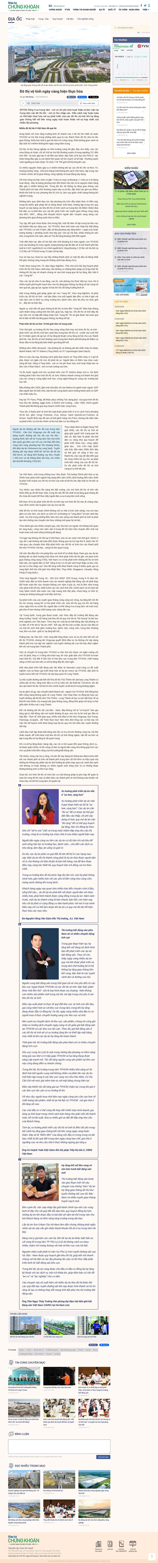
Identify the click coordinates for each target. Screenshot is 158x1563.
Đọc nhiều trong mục (30, 1465)
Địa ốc (102, 9)
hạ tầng (57, 1354)
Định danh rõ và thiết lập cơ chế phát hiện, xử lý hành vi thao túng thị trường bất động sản (93, 1390)
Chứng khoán (55, 9)
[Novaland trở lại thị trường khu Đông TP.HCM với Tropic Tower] (24, 1376)
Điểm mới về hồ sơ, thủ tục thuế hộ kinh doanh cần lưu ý (131, 205)
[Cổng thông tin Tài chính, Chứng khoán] (23, 6)
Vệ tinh (28, 1350)
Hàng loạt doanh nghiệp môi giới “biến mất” (131, 211)
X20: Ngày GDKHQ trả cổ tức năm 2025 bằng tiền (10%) (131, 312)
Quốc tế (112, 9)
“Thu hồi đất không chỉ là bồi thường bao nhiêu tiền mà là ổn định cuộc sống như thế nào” (131, 142)
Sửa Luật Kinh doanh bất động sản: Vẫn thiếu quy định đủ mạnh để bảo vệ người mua (58, 1422)
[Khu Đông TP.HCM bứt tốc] (59, 1479)
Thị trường (120, 39)
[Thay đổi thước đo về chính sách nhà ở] (59, 1508)
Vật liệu (69, 18)
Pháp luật (30, 18)
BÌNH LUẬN (22, 1434)
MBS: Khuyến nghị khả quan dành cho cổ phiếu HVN (132, 240)
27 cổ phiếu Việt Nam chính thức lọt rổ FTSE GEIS (131, 192)
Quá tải (88, 1350)
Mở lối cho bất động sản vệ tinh (22, 1337)
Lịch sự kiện (121, 301)
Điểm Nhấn (131, 167)
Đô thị (95, 1350)
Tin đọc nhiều (140, 90)
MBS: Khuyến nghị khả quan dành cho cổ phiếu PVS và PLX (132, 267)
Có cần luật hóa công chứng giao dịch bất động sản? (131, 108)
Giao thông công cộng (68, 1350)
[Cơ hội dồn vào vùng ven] (59, 1325)
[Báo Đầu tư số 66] (141, 288)
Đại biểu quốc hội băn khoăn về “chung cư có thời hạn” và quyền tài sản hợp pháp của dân (94, 1422)
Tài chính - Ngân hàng (128, 9)
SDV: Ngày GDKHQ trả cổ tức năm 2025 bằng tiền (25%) (131, 331)
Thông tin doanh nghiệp (84, 9)
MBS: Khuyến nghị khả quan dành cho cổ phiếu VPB (132, 249)
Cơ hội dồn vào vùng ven (53, 1337)
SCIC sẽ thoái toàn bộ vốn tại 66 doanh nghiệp (131, 217)
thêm (144, 9)
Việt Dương (29, 97)
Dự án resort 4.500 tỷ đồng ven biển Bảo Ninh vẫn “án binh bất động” (23, 1420)
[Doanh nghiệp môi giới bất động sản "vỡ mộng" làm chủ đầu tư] (24, 1479)
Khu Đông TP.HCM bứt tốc (53, 1490)
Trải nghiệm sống (85, 18)
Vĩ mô (67, 9)
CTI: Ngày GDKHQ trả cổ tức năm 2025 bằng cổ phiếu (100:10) (130, 351)
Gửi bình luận (103, 1457)
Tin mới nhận (121, 90)
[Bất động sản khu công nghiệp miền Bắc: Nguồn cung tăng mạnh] (24, 1508)
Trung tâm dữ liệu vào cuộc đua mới (57, 1387)
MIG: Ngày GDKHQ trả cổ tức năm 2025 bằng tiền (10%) (131, 324)
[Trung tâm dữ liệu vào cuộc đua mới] (59, 1376)
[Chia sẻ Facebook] (140, 5)
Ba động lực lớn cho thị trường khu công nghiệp (93, 1521)
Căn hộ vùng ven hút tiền (86, 1337)
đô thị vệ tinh (39, 1354)
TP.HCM (80, 1350)
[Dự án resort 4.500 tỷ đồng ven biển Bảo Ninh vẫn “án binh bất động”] (24, 1408)
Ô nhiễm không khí (52, 1350)
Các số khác (122, 294)
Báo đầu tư (113, 6)
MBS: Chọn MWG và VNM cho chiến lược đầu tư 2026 (131, 258)
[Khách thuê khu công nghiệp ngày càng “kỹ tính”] (94, 1479)
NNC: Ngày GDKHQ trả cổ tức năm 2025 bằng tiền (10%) (131, 339)
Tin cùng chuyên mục (30, 1362)
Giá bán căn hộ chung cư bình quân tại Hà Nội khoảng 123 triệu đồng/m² (131, 98)
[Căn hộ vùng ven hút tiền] (93, 1325)
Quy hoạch (57, 18)
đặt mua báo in (59, 6)
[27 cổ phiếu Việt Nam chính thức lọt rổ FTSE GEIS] (131, 180)
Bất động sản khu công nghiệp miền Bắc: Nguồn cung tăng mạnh (24, 1521)
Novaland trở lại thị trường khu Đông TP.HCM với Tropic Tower (22, 1388)
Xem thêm (131, 153)
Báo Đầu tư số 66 (124, 285)
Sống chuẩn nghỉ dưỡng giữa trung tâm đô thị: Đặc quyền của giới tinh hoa (130, 119)
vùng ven (49, 1354)
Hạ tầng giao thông (25, 1354)
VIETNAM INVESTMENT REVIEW (129, 6)
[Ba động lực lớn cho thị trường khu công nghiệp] (94, 1508)
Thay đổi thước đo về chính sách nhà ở (58, 1520)
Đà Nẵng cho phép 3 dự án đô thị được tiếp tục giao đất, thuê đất (131, 131)
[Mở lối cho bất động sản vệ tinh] (25, 1325)
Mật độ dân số (38, 1350)
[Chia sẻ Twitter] (144, 5)
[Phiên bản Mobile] (148, 5)
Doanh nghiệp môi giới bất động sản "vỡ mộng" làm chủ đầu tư (23, 1491)
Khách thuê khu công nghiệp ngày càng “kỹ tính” (93, 1491)
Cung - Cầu (43, 18)
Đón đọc (118, 281)
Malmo (21, 1350)
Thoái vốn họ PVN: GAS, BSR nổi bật (131, 199)
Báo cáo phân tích (125, 233)
